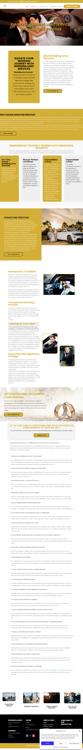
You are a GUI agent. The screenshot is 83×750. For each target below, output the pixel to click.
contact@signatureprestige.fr (64, 670)
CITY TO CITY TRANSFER (72, 707)
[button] (80, 731)
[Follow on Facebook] (27, 735)
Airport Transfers (48, 725)
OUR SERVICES (42, 6)
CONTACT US (53, 6)
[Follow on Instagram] (33, 735)
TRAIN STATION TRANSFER (51, 707)
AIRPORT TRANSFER (31, 706)
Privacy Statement (64, 747)
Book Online (29, 670)
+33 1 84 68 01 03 (53, 91)
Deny (60, 743)
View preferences (74, 743)
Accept (47, 743)
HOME (27, 6)
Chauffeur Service (9, 705)
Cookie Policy (56, 747)
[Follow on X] (30, 735)
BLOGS (59, 6)
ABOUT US (33, 6)
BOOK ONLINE (72, 6)
